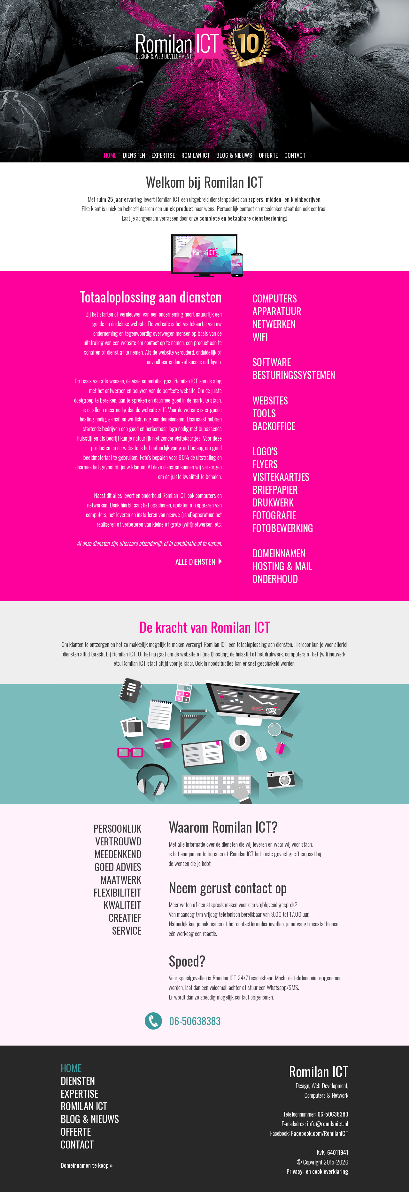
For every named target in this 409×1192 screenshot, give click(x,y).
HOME (110, 155)
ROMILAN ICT (195, 155)
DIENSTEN (134, 155)
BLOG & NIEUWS (234, 155)
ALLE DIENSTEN (195, 561)
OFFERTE (268, 155)
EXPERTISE (163, 155)
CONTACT (294, 155)
